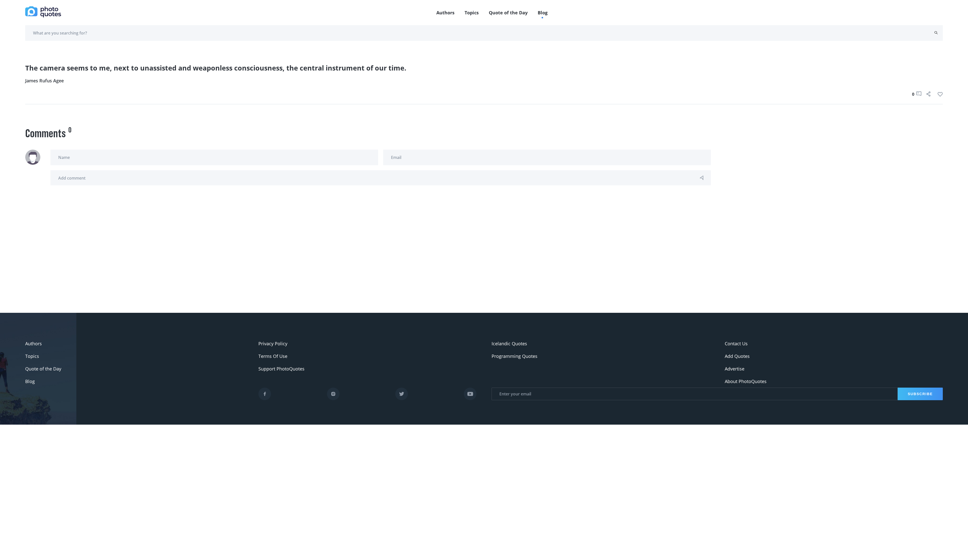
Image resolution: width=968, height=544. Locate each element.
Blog (543, 13)
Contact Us (736, 344)
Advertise (734, 369)
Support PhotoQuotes (281, 369)
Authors (445, 13)
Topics (472, 13)
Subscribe (920, 394)
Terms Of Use (272, 356)
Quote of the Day (508, 13)
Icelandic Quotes (509, 344)
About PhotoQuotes (746, 381)
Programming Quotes (514, 356)
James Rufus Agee (44, 81)
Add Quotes (737, 356)
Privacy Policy (272, 344)
